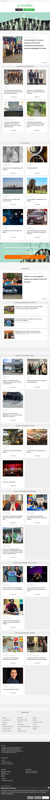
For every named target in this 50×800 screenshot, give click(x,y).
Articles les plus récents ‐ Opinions (25, 633)
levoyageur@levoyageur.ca (7, 780)
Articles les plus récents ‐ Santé (25, 355)
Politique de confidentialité (7, 793)
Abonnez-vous (29, 9)
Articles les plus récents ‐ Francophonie (25, 491)
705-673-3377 (29, 771)
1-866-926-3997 (34, 772)
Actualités (25, 268)
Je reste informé (25, 257)
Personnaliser (38, 797)
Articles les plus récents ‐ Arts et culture (25, 562)
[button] (19, 10)
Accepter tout (45, 797)
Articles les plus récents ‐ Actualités (25, 302)
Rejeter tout (30, 797)
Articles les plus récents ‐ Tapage (25, 425)
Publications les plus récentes (25, 66)
